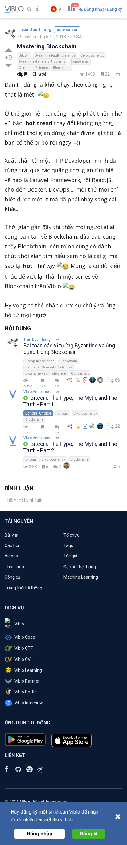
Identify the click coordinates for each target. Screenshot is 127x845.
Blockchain (62, 68)
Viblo (19, 623)
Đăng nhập (39, 834)
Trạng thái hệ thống (23, 587)
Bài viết (11, 535)
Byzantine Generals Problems (42, 62)
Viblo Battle (25, 691)
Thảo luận (14, 566)
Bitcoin (24, 56)
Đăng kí (89, 834)
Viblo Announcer (37, 392)
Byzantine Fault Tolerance (55, 56)
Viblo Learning (28, 670)
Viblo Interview (28, 702)
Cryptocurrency (92, 56)
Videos (11, 555)
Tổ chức (71, 535)
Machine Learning (80, 577)
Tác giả (70, 555)
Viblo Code (24, 637)
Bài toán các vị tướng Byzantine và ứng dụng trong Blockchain (69, 349)
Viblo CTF (23, 648)
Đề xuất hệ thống (79, 566)
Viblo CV (22, 659)
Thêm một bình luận (24, 500)
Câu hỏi (12, 545)
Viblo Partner (27, 681)
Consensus (80, 62)
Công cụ (12, 577)
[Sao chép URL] (57, 392)
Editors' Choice (38, 413)
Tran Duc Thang (34, 29)
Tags (68, 545)
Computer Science (33, 68)
